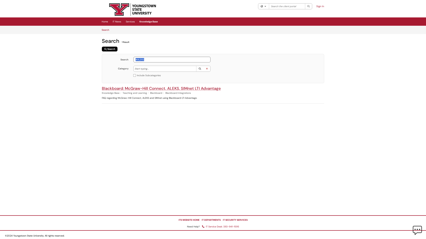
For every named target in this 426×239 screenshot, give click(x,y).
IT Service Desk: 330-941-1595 (222, 226)
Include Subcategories (149, 75)
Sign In (320, 6)
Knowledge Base (148, 21)
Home (105, 21)
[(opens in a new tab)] (132, 9)
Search (106, 29)
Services (130, 21)
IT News (117, 21)
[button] (199, 69)
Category (123, 68)
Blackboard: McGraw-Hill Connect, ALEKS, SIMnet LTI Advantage (161, 88)
